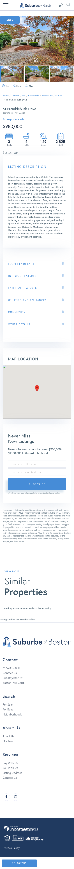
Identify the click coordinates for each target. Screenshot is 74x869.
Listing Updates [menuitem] (12, 773)
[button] (37, 388)
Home (6, 95)
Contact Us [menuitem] (10, 777)
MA (23, 95)
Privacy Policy (12, 847)
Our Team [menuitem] (8, 741)
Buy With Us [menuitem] (10, 763)
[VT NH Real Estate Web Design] (37, 828)
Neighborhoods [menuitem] (12, 714)
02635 (59, 95)
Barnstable (33, 95)
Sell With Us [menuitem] (10, 768)
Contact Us (10, 673)
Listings (15, 95)
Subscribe (37, 484)
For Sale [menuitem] (8, 704)
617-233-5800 (11, 668)
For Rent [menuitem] (8, 709)
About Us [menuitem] (8, 736)
